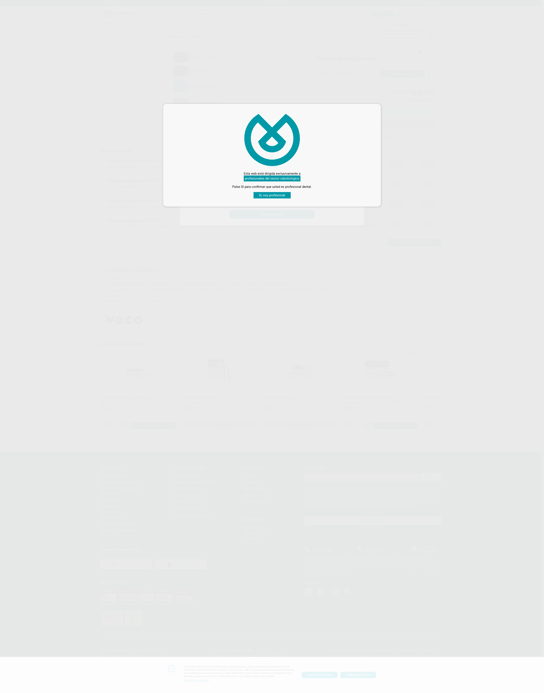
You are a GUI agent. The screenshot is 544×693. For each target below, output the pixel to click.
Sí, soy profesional (272, 195)
